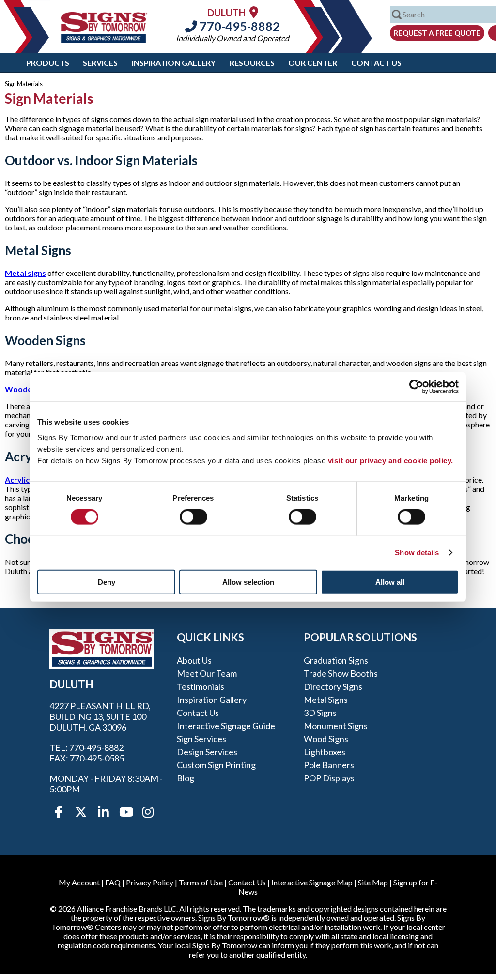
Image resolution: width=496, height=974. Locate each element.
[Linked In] (103, 812)
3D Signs (320, 712)
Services (100, 62)
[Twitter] (81, 812)
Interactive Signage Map (312, 882)
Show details (417, 552)
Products (47, 62)
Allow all (389, 582)
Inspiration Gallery (174, 62)
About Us (194, 660)
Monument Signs (336, 725)
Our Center (312, 62)
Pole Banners (329, 765)
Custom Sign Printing (216, 765)
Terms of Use (201, 882)
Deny (106, 582)
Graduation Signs (336, 660)
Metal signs (25, 272)
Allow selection (248, 582)
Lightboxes (324, 751)
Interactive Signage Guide (226, 725)
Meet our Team (207, 673)
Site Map (373, 882)
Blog (185, 778)
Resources (252, 62)
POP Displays (329, 778)
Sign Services (201, 738)
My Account (79, 882)
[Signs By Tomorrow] (104, 39)
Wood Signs (326, 738)
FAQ (113, 882)
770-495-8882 (238, 26)
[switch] (193, 517)
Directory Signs (333, 686)
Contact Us (376, 62)
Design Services (207, 751)
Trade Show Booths (341, 673)
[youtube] (125, 812)
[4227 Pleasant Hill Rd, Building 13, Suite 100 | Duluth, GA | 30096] (253, 12)
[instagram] (148, 812)
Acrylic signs (27, 479)
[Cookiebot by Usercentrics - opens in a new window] (416, 387)
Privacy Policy (149, 882)
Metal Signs (326, 699)
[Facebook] (58, 812)
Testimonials (200, 686)
